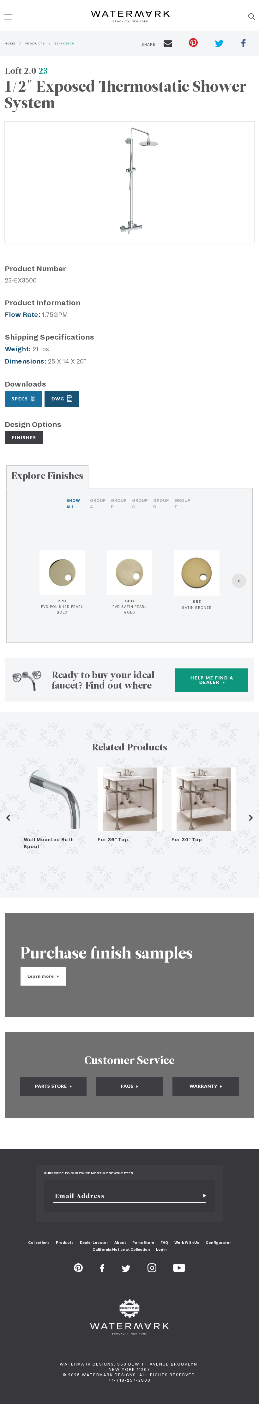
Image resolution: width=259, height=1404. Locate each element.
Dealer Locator (94, 1242)
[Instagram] (152, 1270)
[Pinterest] (78, 1270)
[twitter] (219, 44)
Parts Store (143, 1242)
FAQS (128, 1086)
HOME (10, 43)
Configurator (218, 1242)
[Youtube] (179, 1270)
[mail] (168, 44)
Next (251, 818)
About (120, 1242)
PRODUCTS (35, 43)
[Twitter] (126, 1270)
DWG (57, 398)
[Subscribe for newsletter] (202, 1196)
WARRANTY (204, 1086)
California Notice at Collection (121, 1249)
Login (161, 1249)
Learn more (41, 976)
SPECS (20, 398)
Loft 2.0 (26, 71)
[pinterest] (193, 43)
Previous (8, 818)
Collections (39, 1242)
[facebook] (243, 44)
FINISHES (24, 437)
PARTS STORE (51, 1086)
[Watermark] (130, 17)
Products (65, 1242)
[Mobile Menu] (8, 17)
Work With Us (186, 1242)
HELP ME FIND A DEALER (211, 680)
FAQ (164, 1242)
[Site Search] (251, 17)
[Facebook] (102, 1270)
